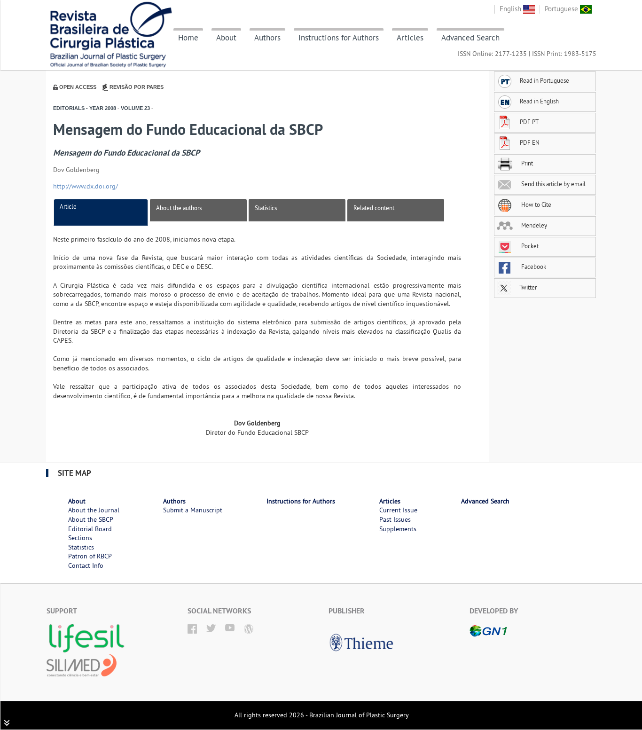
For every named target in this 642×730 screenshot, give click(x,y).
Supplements (397, 529)
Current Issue (398, 510)
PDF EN (530, 142)
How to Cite (535, 204)
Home (188, 37)
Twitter (527, 287)
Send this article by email (553, 184)
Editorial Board (90, 529)
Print (526, 163)
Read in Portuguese (544, 80)
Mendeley (533, 225)
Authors (267, 37)
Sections (80, 538)
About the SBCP (90, 519)
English (511, 8)
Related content (373, 208)
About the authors (179, 208)
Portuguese (562, 8)
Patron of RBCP (90, 556)
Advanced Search (470, 37)
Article (68, 206)
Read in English (539, 101)
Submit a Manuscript (192, 510)
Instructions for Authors (338, 37)
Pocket (529, 246)
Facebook (533, 266)
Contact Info (85, 565)
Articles (410, 37)
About (226, 37)
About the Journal (93, 510)
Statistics (266, 208)
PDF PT (529, 122)
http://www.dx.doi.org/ (85, 186)
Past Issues (395, 519)
